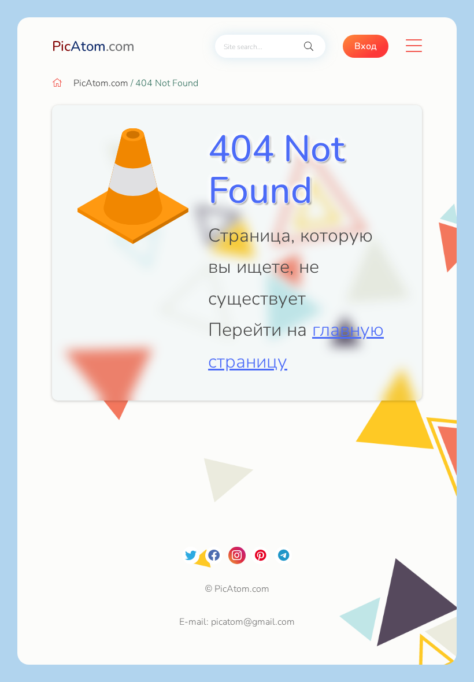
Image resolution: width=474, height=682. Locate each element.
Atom (93, 46)
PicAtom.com (100, 83)
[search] (308, 46)
